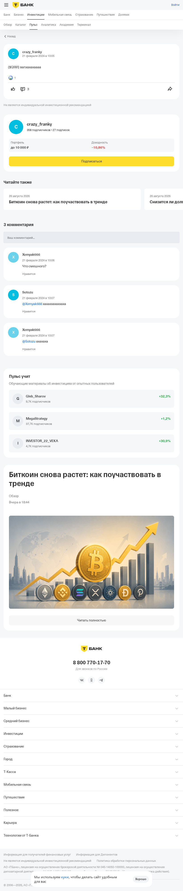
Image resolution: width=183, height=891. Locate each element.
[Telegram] (101, 680)
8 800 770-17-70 (91, 663)
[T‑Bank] (23, 5)
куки (65, 877)
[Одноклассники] (91, 680)
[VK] (81, 680)
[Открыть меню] (6, 5)
